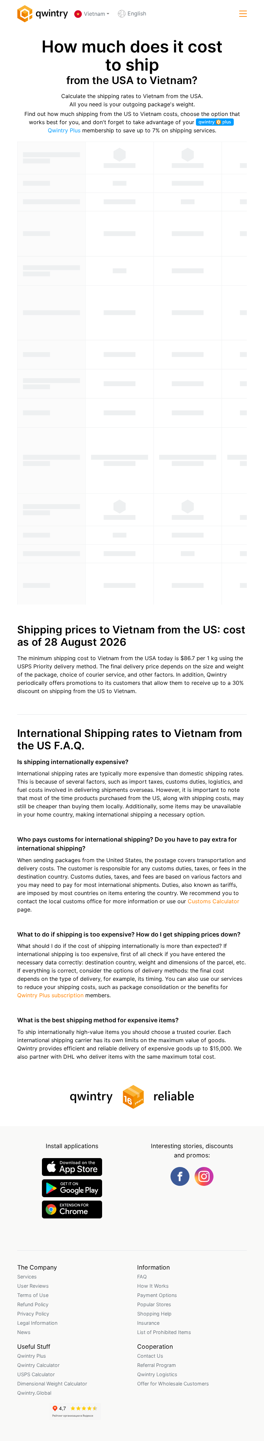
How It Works (153, 1286)
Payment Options (157, 1295)
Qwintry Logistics (157, 1374)
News (24, 1332)
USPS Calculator (36, 1374)
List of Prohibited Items (164, 1332)
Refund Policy (32, 1304)
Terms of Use (32, 1295)
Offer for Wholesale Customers (173, 1383)
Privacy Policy (33, 1314)
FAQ (142, 1276)
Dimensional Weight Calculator (52, 1383)
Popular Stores (154, 1304)
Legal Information (37, 1323)
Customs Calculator (213, 901)
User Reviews (33, 1286)
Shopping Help (154, 1314)
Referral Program (156, 1365)
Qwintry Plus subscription (50, 995)
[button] (243, 13)
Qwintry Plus (31, 1356)
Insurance (148, 1323)
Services (27, 1276)
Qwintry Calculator (38, 1365)
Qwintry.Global (34, 1393)
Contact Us (150, 1356)
